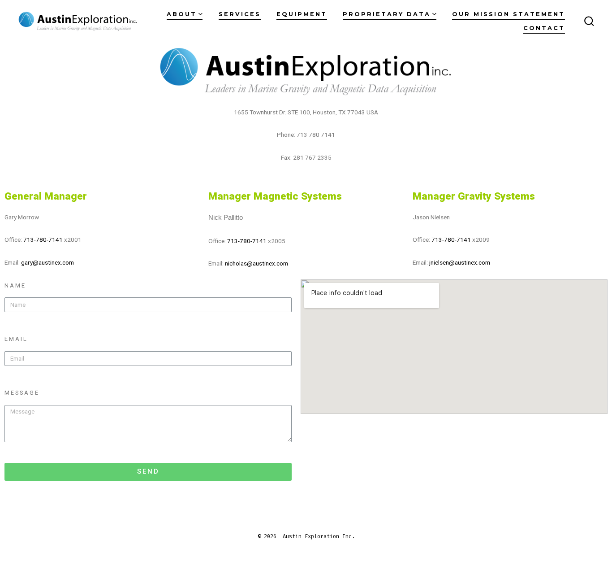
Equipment (301, 14)
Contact (544, 28)
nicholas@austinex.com (256, 263)
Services (240, 14)
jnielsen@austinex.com (459, 262)
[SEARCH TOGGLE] (589, 21)
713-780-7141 (43, 239)
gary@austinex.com (47, 262)
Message (21, 392)
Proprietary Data (387, 14)
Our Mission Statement (508, 14)
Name (15, 285)
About (182, 14)
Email (16, 338)
